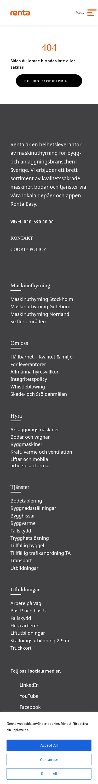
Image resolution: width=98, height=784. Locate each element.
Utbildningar (24, 568)
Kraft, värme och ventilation (41, 452)
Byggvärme (23, 523)
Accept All (49, 745)
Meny (80, 12)
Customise (49, 759)
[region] (49, 748)
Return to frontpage (45, 81)
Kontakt (21, 238)
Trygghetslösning (29, 538)
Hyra (16, 416)
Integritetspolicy (28, 379)
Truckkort (21, 648)
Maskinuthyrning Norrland (39, 314)
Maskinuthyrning (30, 285)
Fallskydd (20, 531)
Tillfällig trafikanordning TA (40, 553)
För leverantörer (28, 364)
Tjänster (19, 487)
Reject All (49, 773)
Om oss (19, 343)
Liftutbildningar (27, 633)
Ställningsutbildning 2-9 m (39, 641)
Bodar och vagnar (30, 437)
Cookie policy (28, 249)
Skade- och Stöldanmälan (38, 394)
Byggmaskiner (26, 444)
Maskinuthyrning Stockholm (41, 299)
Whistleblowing (27, 387)
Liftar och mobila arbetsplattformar (30, 462)
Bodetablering (26, 501)
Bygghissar (22, 516)
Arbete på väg (25, 603)
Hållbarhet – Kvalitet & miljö (41, 357)
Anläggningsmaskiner (34, 430)
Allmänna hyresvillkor (34, 372)
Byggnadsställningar (33, 508)
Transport (21, 560)
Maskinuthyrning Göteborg (40, 307)
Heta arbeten (24, 626)
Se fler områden (28, 322)
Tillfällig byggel (27, 545)
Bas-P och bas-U (28, 611)
